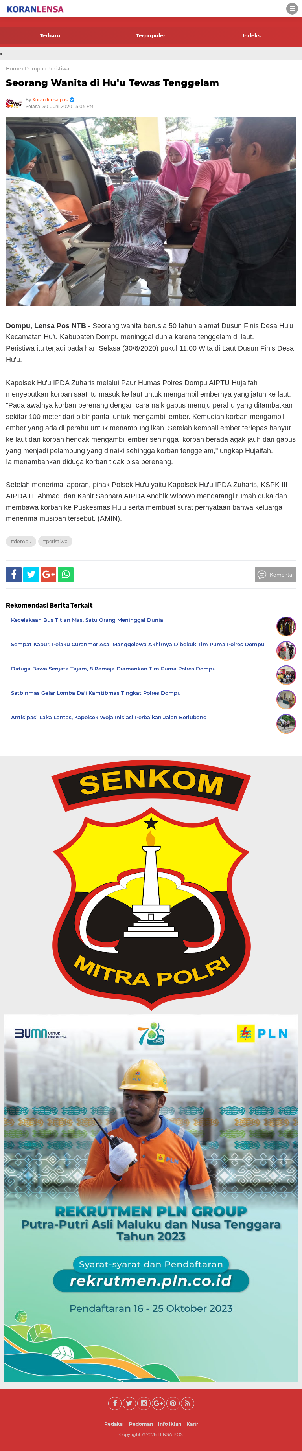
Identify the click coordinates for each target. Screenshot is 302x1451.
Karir (192, 1424)
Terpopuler (151, 35)
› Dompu (32, 69)
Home (13, 69)
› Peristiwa (56, 69)
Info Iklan (169, 1424)
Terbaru (50, 35)
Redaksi (114, 1424)
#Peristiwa (55, 541)
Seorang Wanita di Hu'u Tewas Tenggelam (112, 82)
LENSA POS (170, 1434)
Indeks (252, 35)
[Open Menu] (292, 9)
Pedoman (141, 1424)
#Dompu (21, 541)
